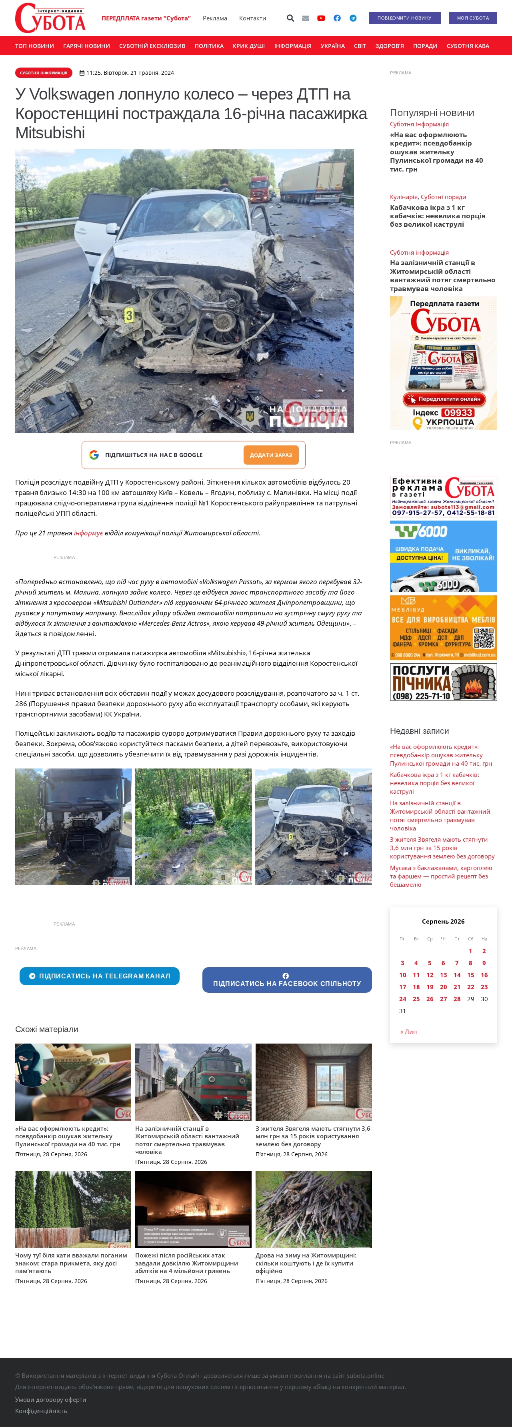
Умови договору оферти (50, 1399)
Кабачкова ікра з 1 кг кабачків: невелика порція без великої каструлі (438, 216)
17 (402, 987)
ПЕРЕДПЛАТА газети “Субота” (146, 18)
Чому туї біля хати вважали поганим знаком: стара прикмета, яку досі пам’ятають (71, 1263)
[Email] (305, 18)
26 (430, 999)
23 (484, 987)
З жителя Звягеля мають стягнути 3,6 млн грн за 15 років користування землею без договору (313, 1136)
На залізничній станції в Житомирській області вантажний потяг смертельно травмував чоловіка (187, 1140)
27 (443, 999)
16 (484, 975)
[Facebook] (337, 18)
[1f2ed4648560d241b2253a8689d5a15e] (313, 826)
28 (457, 999)
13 (443, 975)
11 (416, 975)
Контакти (252, 18)
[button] (290, 18)
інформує (88, 532)
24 (402, 999)
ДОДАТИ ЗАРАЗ (271, 455)
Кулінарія (404, 197)
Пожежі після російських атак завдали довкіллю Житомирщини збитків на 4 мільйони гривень (186, 1263)
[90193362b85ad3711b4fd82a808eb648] (73, 826)
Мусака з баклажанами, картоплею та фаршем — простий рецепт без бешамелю (441, 876)
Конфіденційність (41, 1411)
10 (402, 975)
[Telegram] (353, 18)
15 (470, 975)
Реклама (215, 18)
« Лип (408, 1032)
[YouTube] (321, 18)
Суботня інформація (419, 124)
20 (443, 987)
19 (430, 987)
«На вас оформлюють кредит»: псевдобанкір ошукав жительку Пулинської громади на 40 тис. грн (67, 1136)
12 (430, 975)
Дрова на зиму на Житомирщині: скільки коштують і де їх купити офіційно (306, 1263)
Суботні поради (443, 197)
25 (416, 999)
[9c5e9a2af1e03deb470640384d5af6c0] (193, 826)
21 (457, 987)
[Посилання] (50, 18)
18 (416, 987)
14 (457, 975)
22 (470, 987)
